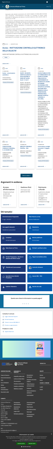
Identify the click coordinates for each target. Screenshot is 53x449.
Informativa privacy (31, 409)
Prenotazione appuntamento (17, 403)
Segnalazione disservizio (17, 408)
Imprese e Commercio (19, 383)
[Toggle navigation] (3, 6)
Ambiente (29, 388)
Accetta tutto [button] (21, 443)
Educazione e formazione (30, 376)
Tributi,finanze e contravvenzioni (30, 385)
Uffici (2, 380)
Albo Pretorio (30, 407)
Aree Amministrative (6, 377)
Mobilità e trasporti (18, 388)
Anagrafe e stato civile (19, 376)
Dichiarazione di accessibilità (30, 415)
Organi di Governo (5, 375)
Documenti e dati (5, 392)
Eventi (41, 389)
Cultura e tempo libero (19, 379)
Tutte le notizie (25, 175)
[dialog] (26, 441)
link (39, 440)
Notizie (41, 375)
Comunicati (42, 377)
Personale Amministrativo (4, 388)
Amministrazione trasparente (31, 403)
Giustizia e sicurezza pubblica (31, 380)
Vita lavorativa (17, 381)
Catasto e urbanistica (19, 386)
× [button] (51, 434)
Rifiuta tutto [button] (32, 443)
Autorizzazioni (30, 395)
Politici (2, 385)
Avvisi (6, 44)
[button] (26, 446)
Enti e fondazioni (5, 382)
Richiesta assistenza (18, 414)
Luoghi (41, 387)
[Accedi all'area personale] (47, 2)
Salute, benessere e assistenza (31, 391)
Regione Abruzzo (6, 2)
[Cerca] (50, 6)
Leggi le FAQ (17, 411)
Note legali (29, 412)
